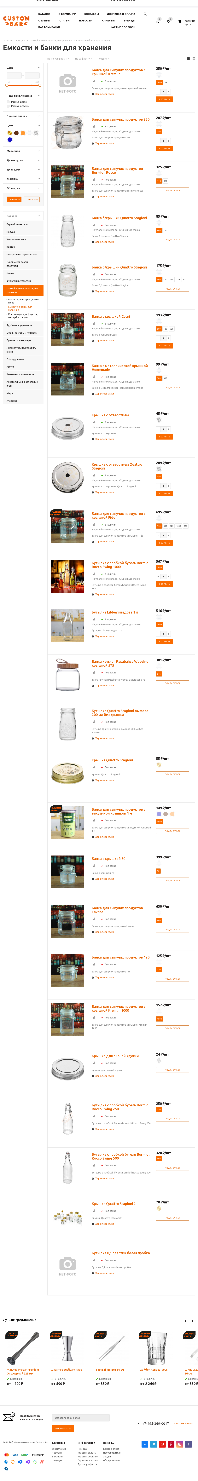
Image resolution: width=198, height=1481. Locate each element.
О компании (59, 1449)
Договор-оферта (87, 1464)
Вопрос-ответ (111, 1449)
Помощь (108, 1442)
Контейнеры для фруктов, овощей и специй (23, 316)
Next (192, 1321)
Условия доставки (88, 1456)
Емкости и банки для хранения (20, 308)
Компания (58, 1442)
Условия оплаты (87, 1452)
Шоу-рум (57, 1460)
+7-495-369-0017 (155, 1423)
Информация (86, 1442)
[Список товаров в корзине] (187, 23)
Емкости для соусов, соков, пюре (23, 301)
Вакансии (57, 1456)
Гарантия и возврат (89, 1460)
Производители (112, 1452)
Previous (186, 1321)
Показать (14, 199)
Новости (57, 1452)
